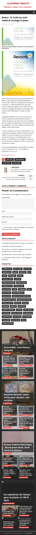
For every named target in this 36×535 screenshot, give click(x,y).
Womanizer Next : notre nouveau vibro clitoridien (16, 254)
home (29, 289)
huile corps (6, 293)
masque (25, 303)
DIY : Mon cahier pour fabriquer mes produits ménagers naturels (25, 460)
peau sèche (6, 313)
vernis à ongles (8, 323)
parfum (19, 310)
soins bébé (16, 163)
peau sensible (20, 159)
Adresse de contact (7, 217)
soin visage (15, 320)
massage (5, 306)
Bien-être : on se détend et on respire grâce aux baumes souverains (25, 472)
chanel (20, 275)
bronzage (12, 275)
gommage (22, 289)
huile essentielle (18, 293)
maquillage (6, 296)
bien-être (9, 159)
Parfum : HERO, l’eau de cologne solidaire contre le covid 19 (9, 472)
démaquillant (7, 286)
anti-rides (27, 269)
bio (29, 272)
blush (4, 275)
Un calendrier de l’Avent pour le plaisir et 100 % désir (17, 243)
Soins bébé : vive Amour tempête (12, 246)
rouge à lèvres (16, 313)
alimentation (7, 269)
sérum (23, 320)
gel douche (6, 289)
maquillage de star (9, 299)
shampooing (28, 313)
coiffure (17, 279)
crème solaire (21, 282)
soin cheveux (7, 316)
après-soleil (7, 272)
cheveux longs (7, 279)
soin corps (6, 163)
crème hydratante (8, 282)
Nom (3, 211)
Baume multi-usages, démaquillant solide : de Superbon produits (9, 422)
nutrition (21, 306)
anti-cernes (18, 269)
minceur (13, 306)
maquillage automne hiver (21, 296)
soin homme (27, 316)
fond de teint (18, 286)
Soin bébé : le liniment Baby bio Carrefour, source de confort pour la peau (9, 359)
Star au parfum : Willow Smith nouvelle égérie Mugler (8, 460)
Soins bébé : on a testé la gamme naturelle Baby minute (25, 360)
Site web (4, 222)
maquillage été (7, 303)
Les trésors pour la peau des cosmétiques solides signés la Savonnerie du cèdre (25, 371)
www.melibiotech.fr (8, 155)
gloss (14, 289)
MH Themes (29, 533)
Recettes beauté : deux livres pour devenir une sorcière (17, 397)
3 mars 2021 (6, 24)
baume (15, 272)
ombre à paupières (8, 310)
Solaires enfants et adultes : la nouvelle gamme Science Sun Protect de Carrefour (10, 371)
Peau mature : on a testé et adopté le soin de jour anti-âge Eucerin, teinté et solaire (25, 510)
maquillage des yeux (24, 299)
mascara (17, 303)
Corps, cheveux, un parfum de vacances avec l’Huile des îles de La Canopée (26, 422)
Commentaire (6, 197)
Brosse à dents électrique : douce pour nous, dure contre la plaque (18, 447)
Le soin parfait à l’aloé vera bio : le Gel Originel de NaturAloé (25, 522)
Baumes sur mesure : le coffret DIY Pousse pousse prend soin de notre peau (26, 409)
